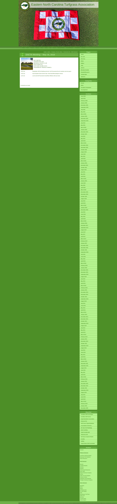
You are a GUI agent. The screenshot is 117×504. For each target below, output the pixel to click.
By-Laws (32, 47)
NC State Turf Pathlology (86, 427)
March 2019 (83, 205)
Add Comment (74, 52)
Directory (37, 47)
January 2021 (84, 180)
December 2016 (84, 245)
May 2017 (83, 234)
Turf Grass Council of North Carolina (87, 438)
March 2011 (83, 376)
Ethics (42, 47)
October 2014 (84, 296)
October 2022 (84, 149)
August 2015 (84, 276)
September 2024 (84, 120)
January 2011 (84, 381)
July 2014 (83, 303)
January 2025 (84, 116)
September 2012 (84, 345)
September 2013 (84, 323)
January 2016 (84, 267)
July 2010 (83, 394)
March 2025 (83, 114)
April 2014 (83, 310)
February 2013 (84, 336)
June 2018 (83, 214)
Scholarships (77, 47)
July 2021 (83, 172)
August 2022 (84, 151)
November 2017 (84, 225)
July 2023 (83, 136)
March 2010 (83, 401)
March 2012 (83, 359)
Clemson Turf (84, 421)
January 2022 (84, 163)
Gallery (46, 47)
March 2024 (83, 127)
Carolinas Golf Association (87, 414)
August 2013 (84, 325)
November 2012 (84, 341)
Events (57, 52)
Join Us (54, 47)
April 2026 (83, 98)
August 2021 (84, 169)
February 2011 (84, 379)
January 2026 (84, 102)
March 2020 (83, 189)
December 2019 (84, 192)
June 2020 (83, 183)
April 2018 (83, 218)
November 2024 (84, 118)
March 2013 (83, 334)
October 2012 (84, 343)
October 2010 (84, 388)
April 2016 (83, 261)
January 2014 (84, 314)
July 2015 (83, 278)
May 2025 (83, 111)
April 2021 (83, 176)
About (28, 47)
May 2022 (83, 156)
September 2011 (84, 365)
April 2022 (83, 158)
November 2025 (84, 105)
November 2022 (84, 147)
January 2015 (84, 290)
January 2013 (84, 339)
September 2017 (84, 227)
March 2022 (83, 160)
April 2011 (83, 374)
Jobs (50, 47)
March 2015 (83, 285)
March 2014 (83, 312)
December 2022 (84, 145)
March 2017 (83, 238)
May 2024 (83, 125)
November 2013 (84, 319)
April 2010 (83, 399)
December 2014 (84, 292)
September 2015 (84, 274)
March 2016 (83, 263)
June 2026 (83, 96)
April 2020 (83, 187)
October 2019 (84, 196)
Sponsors (83, 47)
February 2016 (84, 265)
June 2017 (83, 232)
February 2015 (84, 287)
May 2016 (83, 258)
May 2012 (83, 354)
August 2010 (84, 392)
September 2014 (84, 298)
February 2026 (84, 100)
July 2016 (83, 254)
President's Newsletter (86, 87)
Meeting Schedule (61, 47)
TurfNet (82, 441)
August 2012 (84, 347)
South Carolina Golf (85, 432)
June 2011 (83, 370)
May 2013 (83, 330)
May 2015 (83, 281)
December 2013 (84, 316)
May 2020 (83, 185)
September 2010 (84, 390)
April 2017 (83, 236)
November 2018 (84, 209)
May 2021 (83, 174)
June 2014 (83, 305)
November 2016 (84, 247)
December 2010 (84, 383)
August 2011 (84, 368)
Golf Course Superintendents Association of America (87, 424)
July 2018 (83, 212)
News (61, 52)
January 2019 (84, 207)
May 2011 (83, 372)
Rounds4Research (69, 47)
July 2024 (83, 123)
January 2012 (84, 361)
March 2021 (83, 178)
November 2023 (84, 131)
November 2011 (84, 363)
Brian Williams (50, 75)
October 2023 (84, 134)
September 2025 (84, 107)
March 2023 (83, 143)
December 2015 (84, 270)
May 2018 (83, 216)
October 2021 (84, 167)
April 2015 (83, 283)
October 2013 (84, 321)
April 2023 (83, 140)
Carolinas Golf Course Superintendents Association (87, 418)
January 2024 (84, 129)
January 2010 (84, 405)
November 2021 (84, 165)
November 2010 (84, 385)
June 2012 (83, 352)
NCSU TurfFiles (84, 430)
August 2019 (84, 198)
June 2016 (83, 256)
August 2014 (84, 301)
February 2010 (84, 403)
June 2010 (83, 396)
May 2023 (83, 138)
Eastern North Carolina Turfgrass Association (62, 4)
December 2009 (84, 408)
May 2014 (83, 307)
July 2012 (83, 350)
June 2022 (83, 154)
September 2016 (84, 252)
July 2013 (83, 327)
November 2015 (84, 272)
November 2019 (84, 194)
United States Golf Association (88, 443)
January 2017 (84, 243)
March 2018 (83, 221)
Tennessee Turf (84, 434)
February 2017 (84, 241)
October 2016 (84, 249)
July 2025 (83, 109)
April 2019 (83, 203)
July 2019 (83, 200)
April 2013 (83, 332)
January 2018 (84, 223)
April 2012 (83, 356)
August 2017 (84, 229)
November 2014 (84, 294)
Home (23, 47)
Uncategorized (84, 89)
